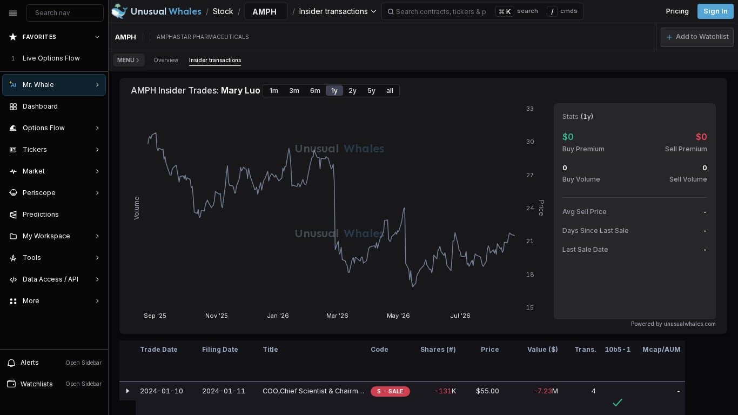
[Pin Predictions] (95, 214)
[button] (697, 37)
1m (274, 90)
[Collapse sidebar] (13, 13)
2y (352, 90)
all (389, 90)
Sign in (715, 11)
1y (334, 90)
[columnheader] (127, 361)
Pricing (677, 11)
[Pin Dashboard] (95, 106)
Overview (165, 60)
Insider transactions (215, 60)
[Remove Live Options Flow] (98, 58)
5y (371, 90)
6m (315, 90)
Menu (126, 60)
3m (294, 90)
